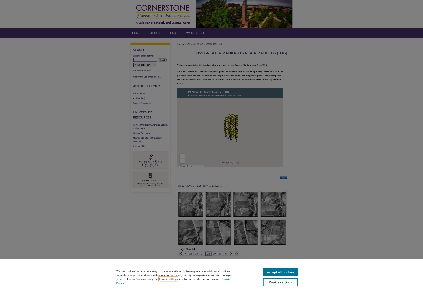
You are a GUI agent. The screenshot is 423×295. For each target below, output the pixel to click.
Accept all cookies (280, 272)
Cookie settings (168, 279)
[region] (211, 277)
